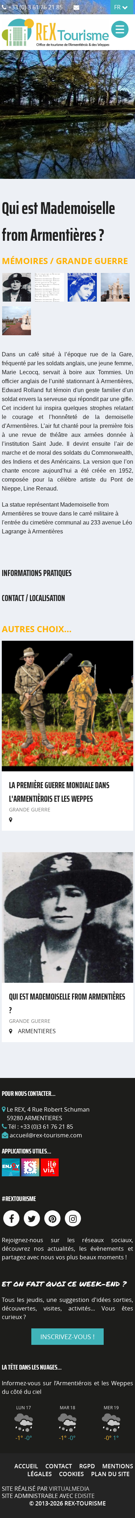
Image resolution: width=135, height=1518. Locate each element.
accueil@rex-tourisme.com (46, 1135)
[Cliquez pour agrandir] (16, 287)
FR (118, 7)
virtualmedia (69, 1489)
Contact (58, 1466)
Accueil (26, 1466)
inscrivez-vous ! (67, 1336)
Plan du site (110, 1474)
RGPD (87, 1466)
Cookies (71, 1474)
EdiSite (85, 1496)
